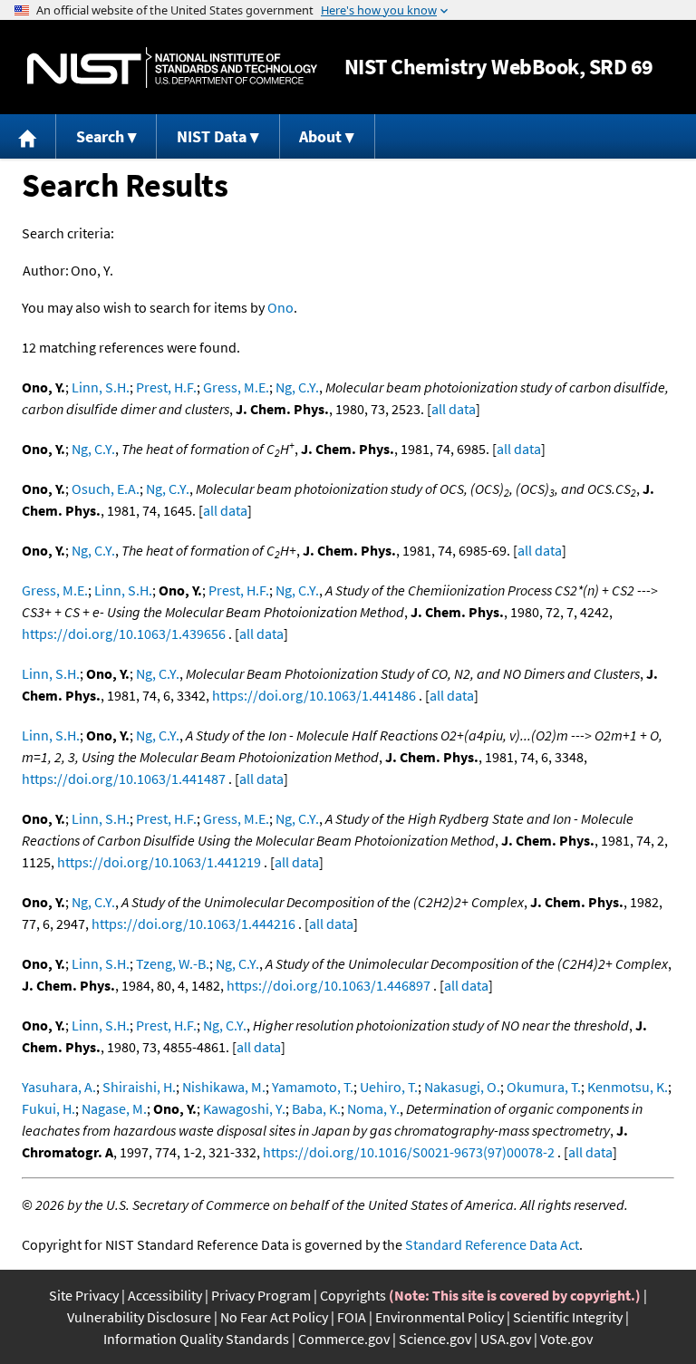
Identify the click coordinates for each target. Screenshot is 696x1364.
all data (453, 409)
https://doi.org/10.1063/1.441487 (124, 778)
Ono (280, 307)
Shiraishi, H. (139, 1087)
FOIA (351, 1317)
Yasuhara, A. (59, 1087)
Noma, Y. (373, 1108)
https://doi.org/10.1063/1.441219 (159, 862)
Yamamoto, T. (312, 1087)
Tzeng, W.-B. (172, 963)
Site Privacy (84, 1295)
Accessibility (165, 1295)
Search (100, 136)
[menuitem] (28, 136)
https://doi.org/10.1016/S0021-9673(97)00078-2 (409, 1152)
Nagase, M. (114, 1108)
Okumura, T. (544, 1087)
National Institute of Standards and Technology (172, 67)
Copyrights (353, 1295)
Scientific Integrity (568, 1317)
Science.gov (435, 1339)
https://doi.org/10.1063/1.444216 (193, 923)
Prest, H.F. (166, 387)
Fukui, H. (48, 1108)
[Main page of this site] (28, 136)
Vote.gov (566, 1339)
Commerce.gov (344, 1339)
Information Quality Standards (196, 1339)
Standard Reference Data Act (492, 1244)
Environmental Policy (439, 1317)
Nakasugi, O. (462, 1087)
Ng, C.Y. (297, 387)
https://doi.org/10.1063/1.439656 (124, 633)
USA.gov (505, 1339)
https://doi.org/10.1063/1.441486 (314, 695)
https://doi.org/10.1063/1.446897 (328, 985)
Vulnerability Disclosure (139, 1317)
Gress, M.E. (236, 387)
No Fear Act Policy (274, 1317)
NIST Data (211, 136)
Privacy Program (261, 1295)
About (320, 136)
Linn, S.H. (101, 387)
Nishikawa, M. (224, 1087)
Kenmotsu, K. (627, 1087)
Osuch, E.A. (106, 488)
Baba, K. (316, 1108)
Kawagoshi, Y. (244, 1108)
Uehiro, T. (389, 1087)
